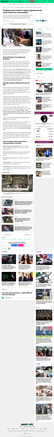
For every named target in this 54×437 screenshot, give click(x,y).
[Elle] (31, 428)
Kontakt (18, 430)
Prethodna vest (8, 234)
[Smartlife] (4, 1)
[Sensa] (35, 428)
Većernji (6, 138)
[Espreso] (45, 428)
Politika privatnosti (39, 430)
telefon (22, 70)
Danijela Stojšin (5, 20)
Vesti (8, 7)
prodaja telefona (27, 239)
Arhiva (44, 430)
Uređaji (11, 7)
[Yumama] (22, 428)
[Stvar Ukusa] (27, 428)
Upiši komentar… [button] (8, 297)
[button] (31, 21)
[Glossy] (41, 428)
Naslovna (4, 7)
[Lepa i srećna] (17, 428)
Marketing (10, 430)
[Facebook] (38, 77)
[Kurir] (13, 428)
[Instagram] (44, 77)
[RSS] (49, 77)
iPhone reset (20, 239)
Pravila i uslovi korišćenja (24, 430)
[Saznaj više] (51, 80)
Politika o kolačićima (32, 430)
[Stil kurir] (38, 428)
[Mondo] (9, 428)
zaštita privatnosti (6, 239)
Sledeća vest (27, 234)
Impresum (14, 430)
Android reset (14, 239)
